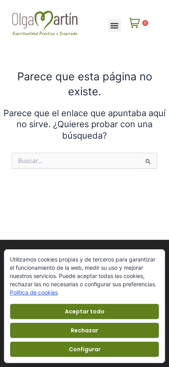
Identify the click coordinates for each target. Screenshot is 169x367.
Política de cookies (34, 292)
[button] (114, 25)
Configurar (85, 349)
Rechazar (84, 330)
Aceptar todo (85, 311)
